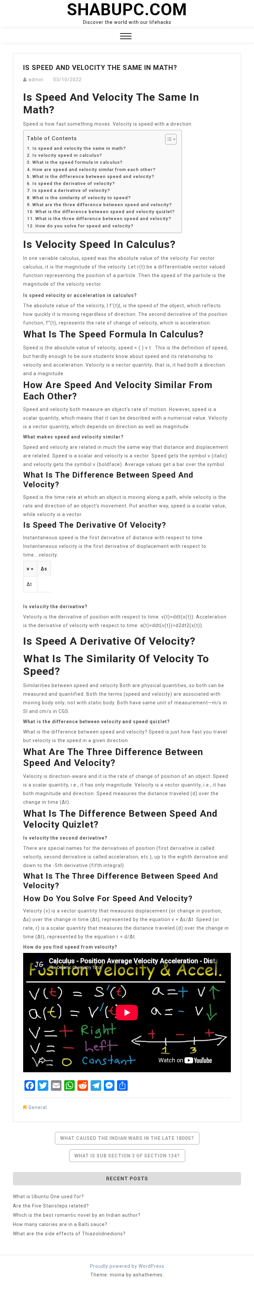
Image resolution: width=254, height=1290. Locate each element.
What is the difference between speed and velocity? (93, 176)
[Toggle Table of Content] (167, 139)
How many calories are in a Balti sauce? (60, 1224)
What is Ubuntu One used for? (48, 1196)
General (37, 1107)
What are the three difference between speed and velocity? (102, 204)
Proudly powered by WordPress (127, 1266)
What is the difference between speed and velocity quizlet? (105, 211)
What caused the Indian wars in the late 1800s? (127, 1138)
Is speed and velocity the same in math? (79, 148)
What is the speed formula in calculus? (77, 162)
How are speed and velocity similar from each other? (94, 169)
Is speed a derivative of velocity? (71, 190)
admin (35, 79)
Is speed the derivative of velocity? (73, 183)
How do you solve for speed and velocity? (84, 225)
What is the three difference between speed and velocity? (103, 218)
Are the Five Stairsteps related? (51, 1205)
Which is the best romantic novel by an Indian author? (77, 1215)
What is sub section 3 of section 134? (127, 1155)
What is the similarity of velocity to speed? (81, 197)
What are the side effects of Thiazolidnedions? (69, 1233)
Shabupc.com (127, 9)
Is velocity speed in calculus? (67, 155)
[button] (126, 37)
